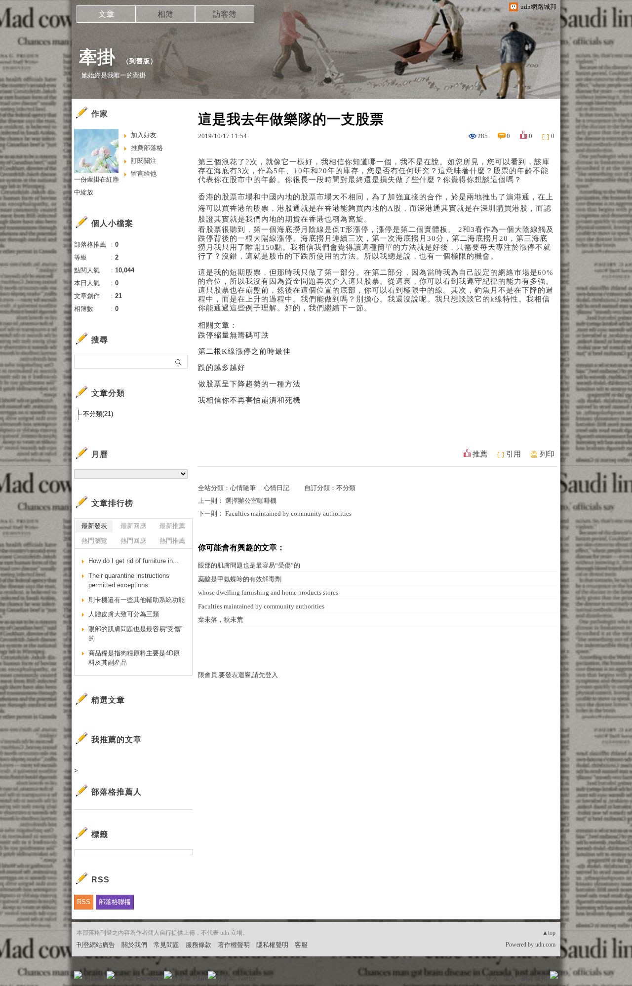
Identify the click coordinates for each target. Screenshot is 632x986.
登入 (491, 978)
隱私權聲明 (272, 944)
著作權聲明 (234, 944)
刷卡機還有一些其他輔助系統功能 (136, 600)
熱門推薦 (172, 540)
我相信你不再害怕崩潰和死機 (249, 400)
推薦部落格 (147, 148)
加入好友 (144, 135)
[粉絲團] (78, 975)
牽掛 (97, 57)
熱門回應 (133, 540)
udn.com (545, 944)
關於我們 (134, 944)
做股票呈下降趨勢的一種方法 (249, 384)
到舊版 (139, 61)
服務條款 (198, 944)
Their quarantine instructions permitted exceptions (128, 580)
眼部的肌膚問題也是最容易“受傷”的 (249, 565)
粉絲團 (94, 978)
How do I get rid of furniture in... (133, 561)
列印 (547, 454)
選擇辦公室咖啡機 (250, 500)
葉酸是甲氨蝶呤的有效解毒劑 (239, 579)
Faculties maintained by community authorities (288, 513)
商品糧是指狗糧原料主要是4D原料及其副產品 (134, 658)
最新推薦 (172, 526)
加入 (509, 978)
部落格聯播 (115, 902)
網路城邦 (534, 978)
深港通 (429, 208)
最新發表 (94, 526)
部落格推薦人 (116, 792)
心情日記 (276, 488)
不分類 (346, 488)
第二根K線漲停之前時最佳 (244, 351)
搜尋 (179, 362)
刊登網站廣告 (96, 944)
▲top (548, 932)
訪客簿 (225, 14)
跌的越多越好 (221, 368)
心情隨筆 (243, 488)
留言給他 (144, 173)
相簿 (165, 14)
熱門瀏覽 (94, 540)
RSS (83, 902)
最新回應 (133, 526)
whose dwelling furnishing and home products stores (268, 592)
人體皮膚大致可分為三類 (123, 614)
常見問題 (166, 944)
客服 (301, 944)
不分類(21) (98, 413)
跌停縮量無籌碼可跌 (233, 335)
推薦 (480, 454)
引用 (513, 454)
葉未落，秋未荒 (220, 619)
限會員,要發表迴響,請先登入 (238, 675)
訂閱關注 (144, 160)
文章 (106, 14)
